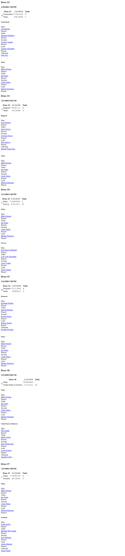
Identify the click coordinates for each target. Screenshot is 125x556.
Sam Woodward (7, 444)
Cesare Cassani (7, 42)
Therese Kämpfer (7, 49)
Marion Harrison (7, 89)
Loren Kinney (6, 450)
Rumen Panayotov (8, 149)
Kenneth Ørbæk (7, 303)
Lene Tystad (5, 263)
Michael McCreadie (8, 531)
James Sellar (5, 551)
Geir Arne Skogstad (8, 257)
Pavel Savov (6, 129)
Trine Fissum (6, 270)
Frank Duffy (6, 524)
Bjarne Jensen (6, 323)
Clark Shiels (5, 82)
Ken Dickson (6, 537)
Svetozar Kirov (7, 136)
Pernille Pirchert (7, 330)
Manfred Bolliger (7, 36)
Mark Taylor (6, 437)
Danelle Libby (6, 457)
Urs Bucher (5, 29)
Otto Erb (4, 55)
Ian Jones (4, 76)
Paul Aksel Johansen (9, 250)
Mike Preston (6, 69)
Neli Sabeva (5, 142)
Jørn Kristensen (7, 310)
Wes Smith (5, 431)
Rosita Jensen (6, 316)
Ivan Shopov (6, 123)
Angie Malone (6, 544)
